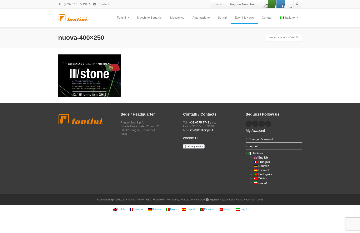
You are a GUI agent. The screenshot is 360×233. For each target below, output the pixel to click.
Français (264, 161)
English (263, 157)
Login (218, 4)
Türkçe (263, 178)
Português (265, 174)
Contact (103, 4)
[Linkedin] (272, 4)
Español (263, 170)
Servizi (222, 17)
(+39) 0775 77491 (75, 4)
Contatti (267, 17)
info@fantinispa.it (201, 130)
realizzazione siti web (192, 199)
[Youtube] (280, 4)
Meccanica (177, 17)
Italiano (290, 17)
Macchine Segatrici (149, 17)
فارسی (262, 182)
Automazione (201, 17)
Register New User (242, 4)
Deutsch (263, 166)
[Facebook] (263, 4)
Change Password (261, 139)
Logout (253, 146)
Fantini (121, 17)
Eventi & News (244, 17)
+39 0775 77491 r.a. (202, 122)
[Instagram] (289, 4)
